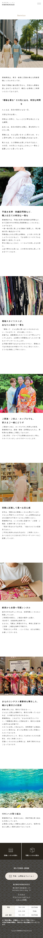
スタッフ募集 (21, 900)
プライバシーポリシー (21, 897)
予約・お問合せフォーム (23, 876)
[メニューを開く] (39, 3)
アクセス (21, 894)
